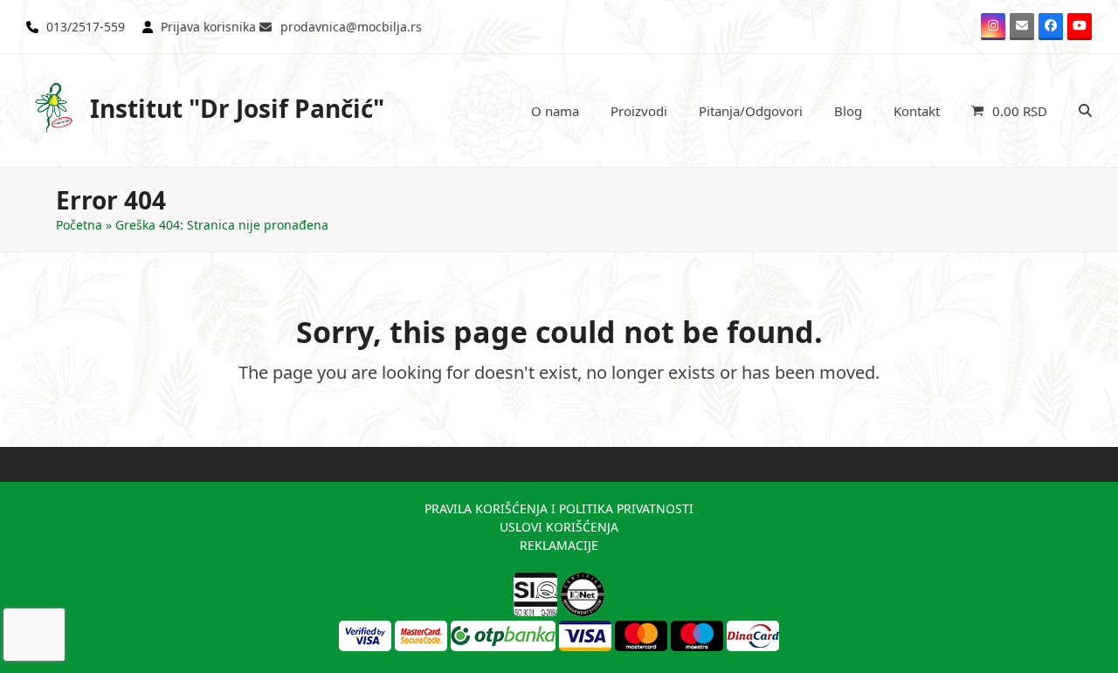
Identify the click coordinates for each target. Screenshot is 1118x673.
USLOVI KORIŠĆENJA (559, 526)
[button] (1009, 111)
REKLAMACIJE (559, 545)
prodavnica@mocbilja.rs (351, 26)
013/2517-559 (85, 26)
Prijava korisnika (208, 26)
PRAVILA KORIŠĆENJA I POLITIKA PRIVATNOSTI (559, 508)
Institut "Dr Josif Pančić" (237, 108)
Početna (79, 224)
